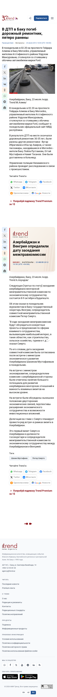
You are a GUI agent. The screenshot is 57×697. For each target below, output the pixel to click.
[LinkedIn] (33, 665)
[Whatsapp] (4, 665)
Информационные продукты (14, 629)
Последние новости (10, 584)
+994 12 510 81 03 (9, 568)
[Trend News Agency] (9, 546)
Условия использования (12, 639)
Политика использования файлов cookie (19, 651)
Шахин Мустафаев (19, 458)
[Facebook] (10, 665)
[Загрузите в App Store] (10, 676)
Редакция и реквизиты (12, 602)
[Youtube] (22, 665)
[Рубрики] (52, 18)
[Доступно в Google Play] (29, 676)
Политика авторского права (14, 647)
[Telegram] (27, 665)
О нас (4, 598)
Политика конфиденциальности (16, 643)
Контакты (6, 606)
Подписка (6, 625)
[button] (4, 66)
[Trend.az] (10, 18)
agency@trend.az (8, 571)
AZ (28, 692)
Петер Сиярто (38, 458)
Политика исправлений (12, 614)
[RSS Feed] (39, 665)
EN (24, 692)
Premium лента (8, 588)
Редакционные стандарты (13, 610)
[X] (16, 665)
